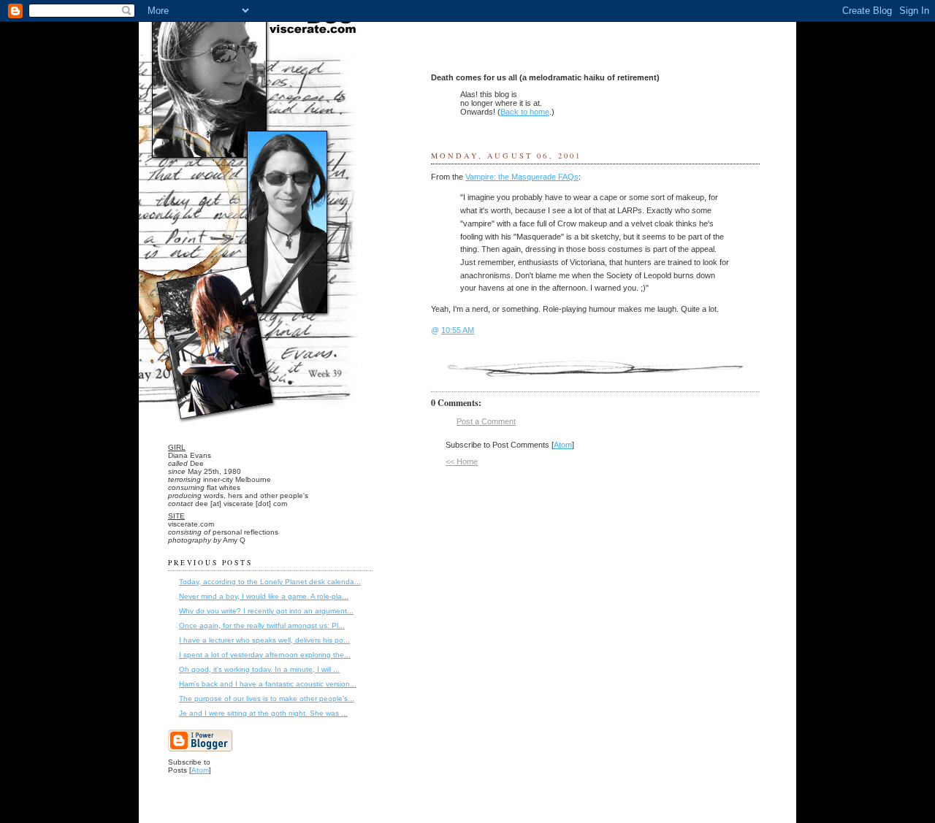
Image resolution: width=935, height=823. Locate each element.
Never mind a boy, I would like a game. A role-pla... (263, 596)
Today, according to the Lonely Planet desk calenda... (270, 582)
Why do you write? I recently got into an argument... (266, 611)
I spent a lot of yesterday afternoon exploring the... (265, 655)
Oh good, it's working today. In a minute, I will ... (259, 669)
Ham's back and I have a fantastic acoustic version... (267, 684)
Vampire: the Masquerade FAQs (522, 176)
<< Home (462, 461)
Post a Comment (486, 421)
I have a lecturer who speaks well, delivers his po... (264, 640)
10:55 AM (457, 330)
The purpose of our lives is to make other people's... (266, 698)
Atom (563, 444)
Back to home (524, 111)
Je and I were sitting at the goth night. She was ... (263, 713)
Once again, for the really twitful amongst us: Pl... (262, 625)
